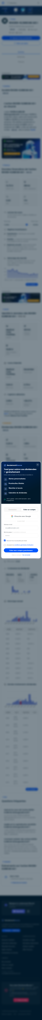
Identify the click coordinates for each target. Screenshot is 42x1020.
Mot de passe (15, 532)
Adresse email (8, 524)
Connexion (13, 509)
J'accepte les (19, 545)
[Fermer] (37, 464)
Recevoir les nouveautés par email (16, 540)
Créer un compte (29, 509)
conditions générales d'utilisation (23, 545)
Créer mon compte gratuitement (21, 550)
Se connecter (26, 555)
